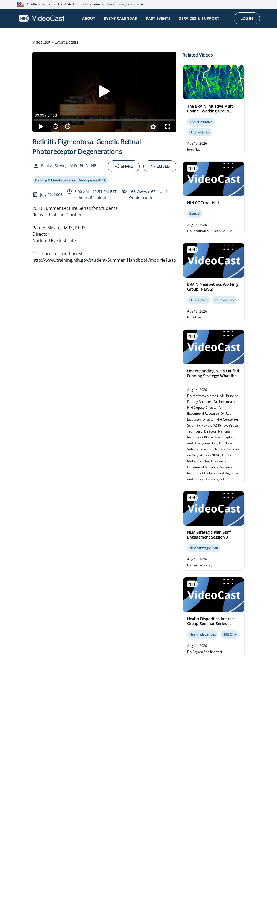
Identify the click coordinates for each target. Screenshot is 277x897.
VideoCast (41, 42)
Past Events (158, 18)
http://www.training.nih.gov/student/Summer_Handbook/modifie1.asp (104, 260)
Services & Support (199, 18)
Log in (246, 18)
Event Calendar (120, 18)
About (88, 18)
